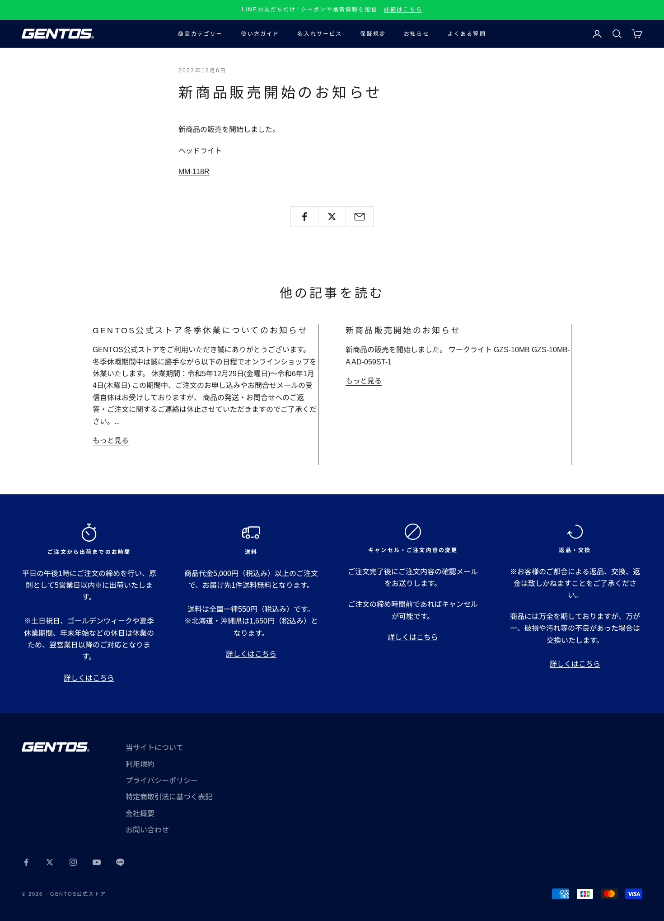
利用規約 (140, 764)
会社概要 (140, 813)
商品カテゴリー (200, 34)
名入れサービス (319, 34)
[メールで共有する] (359, 217)
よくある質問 (467, 34)
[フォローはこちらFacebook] (26, 862)
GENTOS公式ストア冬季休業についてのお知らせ (200, 330)
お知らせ (417, 34)
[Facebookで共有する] (304, 217)
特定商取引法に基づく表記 (169, 797)
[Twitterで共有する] (332, 217)
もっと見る (111, 440)
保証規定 (373, 34)
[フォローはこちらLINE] (120, 862)
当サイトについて (154, 747)
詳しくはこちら (89, 678)
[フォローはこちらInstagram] (73, 862)
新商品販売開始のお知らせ (403, 330)
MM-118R (194, 171)
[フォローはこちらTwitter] (49, 862)
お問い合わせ (147, 830)
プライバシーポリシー (162, 780)
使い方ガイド (260, 34)
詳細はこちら (403, 9)
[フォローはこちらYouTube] (96, 862)
